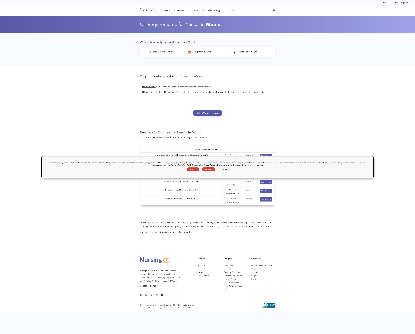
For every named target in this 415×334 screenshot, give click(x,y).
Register (404, 2)
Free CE (230, 10)
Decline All (208, 169)
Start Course (266, 156)
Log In (395, 2)
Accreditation (203, 276)
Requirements (257, 269)
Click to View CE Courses (207, 113)
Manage (224, 169)
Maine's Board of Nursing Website (178, 232)
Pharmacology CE (215, 10)
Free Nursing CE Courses (261, 265)
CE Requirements (197, 10)
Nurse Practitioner (248, 51)
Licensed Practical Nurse (161, 51)
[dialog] (208, 167)
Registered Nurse (202, 51)
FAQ (226, 289)
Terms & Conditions (232, 272)
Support (386, 2)
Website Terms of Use (233, 276)
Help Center (229, 265)
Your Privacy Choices (233, 286)
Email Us (227, 269)
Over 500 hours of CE (201, 150)
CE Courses (165, 10)
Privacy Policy (230, 279)
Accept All (193, 169)
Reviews (201, 272)
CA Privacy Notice (231, 282)
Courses (254, 272)
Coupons (201, 269)
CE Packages (179, 10)
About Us (201, 265)
